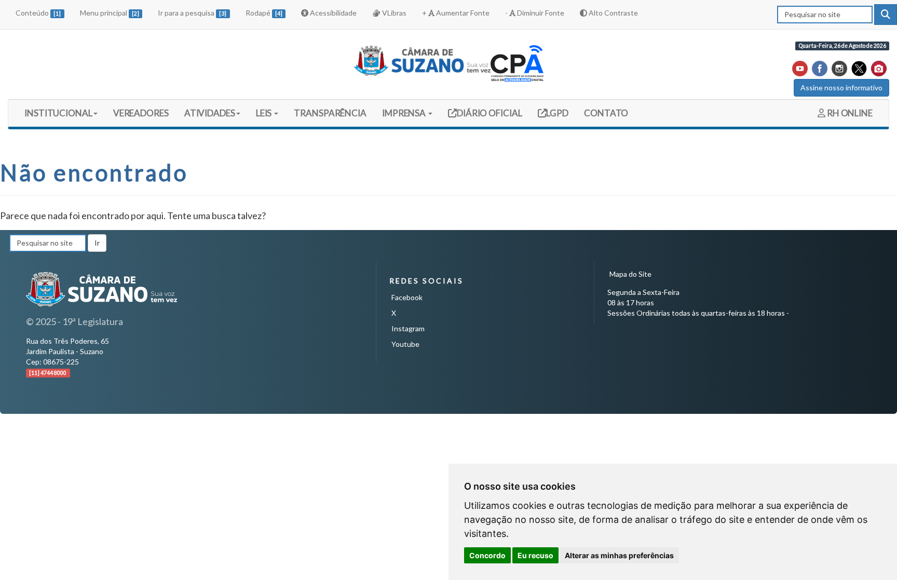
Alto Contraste (612, 12)
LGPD (557, 112)
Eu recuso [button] (535, 555)
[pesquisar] (885, 14)
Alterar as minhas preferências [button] (619, 555)
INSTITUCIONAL (58, 112)
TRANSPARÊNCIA (330, 112)
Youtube (405, 344)
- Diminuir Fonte (534, 12)
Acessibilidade (332, 12)
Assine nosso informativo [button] (841, 87)
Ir (97, 242)
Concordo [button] (487, 555)
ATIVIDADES (209, 112)
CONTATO (606, 112)
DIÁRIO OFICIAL (488, 112)
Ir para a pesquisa (192, 12)
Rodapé (264, 12)
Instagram (408, 328)
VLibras (393, 12)
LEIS (265, 112)
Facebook (407, 297)
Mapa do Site (630, 273)
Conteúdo (38, 12)
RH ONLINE (849, 112)
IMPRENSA (404, 112)
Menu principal (109, 12)
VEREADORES (141, 112)
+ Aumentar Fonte (456, 12)
